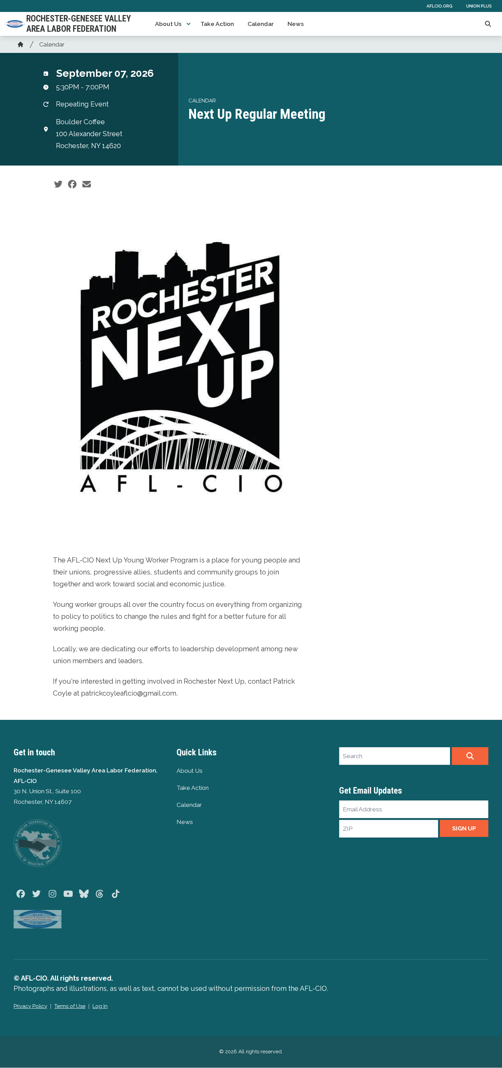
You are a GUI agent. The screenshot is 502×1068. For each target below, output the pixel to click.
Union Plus (479, 6)
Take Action (217, 23)
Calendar (261, 23)
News (296, 23)
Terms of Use (69, 1006)
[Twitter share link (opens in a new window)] (58, 184)
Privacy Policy (30, 1006)
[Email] (86, 184)
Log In (100, 1006)
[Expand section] (188, 23)
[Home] (20, 44)
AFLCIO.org (439, 6)
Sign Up (464, 828)
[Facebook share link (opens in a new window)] (72, 184)
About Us (168, 23)
